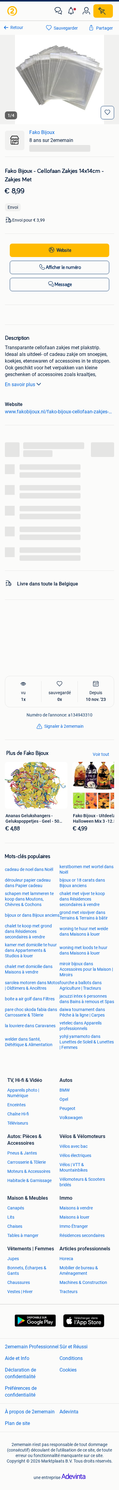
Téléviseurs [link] (17, 1123)
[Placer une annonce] (103, 11)
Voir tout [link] (101, 754)
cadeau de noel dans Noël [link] (29, 869)
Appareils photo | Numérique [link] (23, 1093)
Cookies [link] (68, 1370)
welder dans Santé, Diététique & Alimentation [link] (28, 1042)
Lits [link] (10, 1217)
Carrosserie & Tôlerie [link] (26, 1162)
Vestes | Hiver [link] (20, 1291)
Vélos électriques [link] (75, 1155)
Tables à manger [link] (22, 1235)
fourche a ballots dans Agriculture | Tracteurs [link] (81, 985)
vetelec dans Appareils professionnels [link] (81, 1026)
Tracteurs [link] (69, 1291)
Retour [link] (16, 27)
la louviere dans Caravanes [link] (30, 1025)
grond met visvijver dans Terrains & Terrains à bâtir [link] (84, 915)
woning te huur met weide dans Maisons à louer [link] (84, 931)
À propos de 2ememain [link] (30, 1412)
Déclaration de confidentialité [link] (20, 1373)
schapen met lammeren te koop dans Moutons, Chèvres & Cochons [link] (29, 899)
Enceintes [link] (16, 1104)
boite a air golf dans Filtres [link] (30, 998)
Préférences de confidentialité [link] (21, 1391)
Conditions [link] (71, 1358)
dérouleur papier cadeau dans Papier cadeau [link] (28, 883)
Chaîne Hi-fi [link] (18, 1113)
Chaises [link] (14, 1226)
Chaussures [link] (18, 1282)
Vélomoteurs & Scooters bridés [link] (82, 1182)
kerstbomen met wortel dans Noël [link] (87, 869)
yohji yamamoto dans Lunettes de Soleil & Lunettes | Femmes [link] (87, 1042)
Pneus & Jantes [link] (22, 1153)
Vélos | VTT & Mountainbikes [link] (74, 1167)
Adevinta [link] (69, 1412)
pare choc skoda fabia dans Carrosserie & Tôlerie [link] (31, 1012)
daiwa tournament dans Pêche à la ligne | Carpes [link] (82, 1012)
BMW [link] (65, 1090)
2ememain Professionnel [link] (32, 1347)
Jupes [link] (13, 1258)
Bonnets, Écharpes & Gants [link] (26, 1270)
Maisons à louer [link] (74, 1217)
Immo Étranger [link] (74, 1226)
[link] (13, 11)
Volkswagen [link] (71, 1117)
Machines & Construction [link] (83, 1282)
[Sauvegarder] (107, 112)
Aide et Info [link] (17, 1358)
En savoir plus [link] (20, 384)
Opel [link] (64, 1099)
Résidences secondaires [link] (82, 1235)
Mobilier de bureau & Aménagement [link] (79, 1270)
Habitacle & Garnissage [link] (29, 1180)
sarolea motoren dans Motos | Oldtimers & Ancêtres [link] (32, 985)
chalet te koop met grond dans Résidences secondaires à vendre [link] (28, 931)
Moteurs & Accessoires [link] (28, 1171)
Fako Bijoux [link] (42, 132)
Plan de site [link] (17, 1423)
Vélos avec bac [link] (74, 1146)
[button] (72, 11)
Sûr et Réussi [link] (74, 1347)
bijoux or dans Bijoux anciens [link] (32, 915)
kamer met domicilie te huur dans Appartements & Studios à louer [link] (31, 950)
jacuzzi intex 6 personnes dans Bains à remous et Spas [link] (87, 999)
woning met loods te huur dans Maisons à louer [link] (83, 950)
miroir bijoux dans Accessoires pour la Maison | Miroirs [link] (86, 969)
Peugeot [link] (67, 1108)
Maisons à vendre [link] (76, 1207)
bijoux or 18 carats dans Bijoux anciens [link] (82, 883)
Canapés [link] (15, 1207)
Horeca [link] (66, 1258)
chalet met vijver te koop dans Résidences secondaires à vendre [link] (82, 899)
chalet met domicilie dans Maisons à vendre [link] (28, 969)
